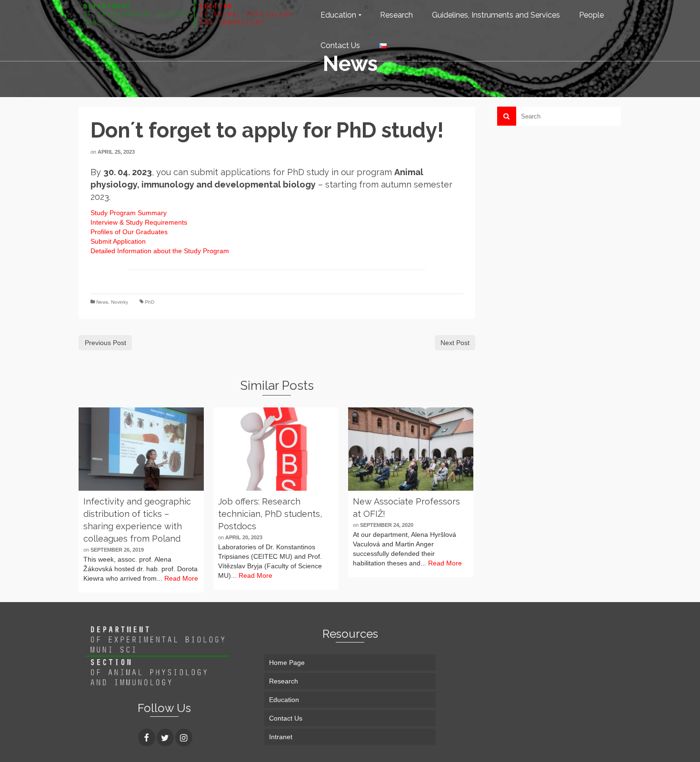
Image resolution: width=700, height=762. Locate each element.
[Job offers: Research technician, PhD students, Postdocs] (276, 449)
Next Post (455, 342)
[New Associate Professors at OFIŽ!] (410, 449)
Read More (181, 578)
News (102, 302)
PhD (149, 302)
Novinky (119, 302)
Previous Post (105, 342)
